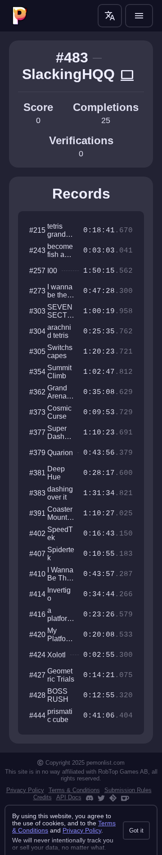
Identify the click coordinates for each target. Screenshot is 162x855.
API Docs (68, 797)
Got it (136, 830)
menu (139, 15)
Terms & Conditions (74, 790)
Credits (42, 797)
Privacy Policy (25, 790)
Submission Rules (128, 790)
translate (109, 15)
